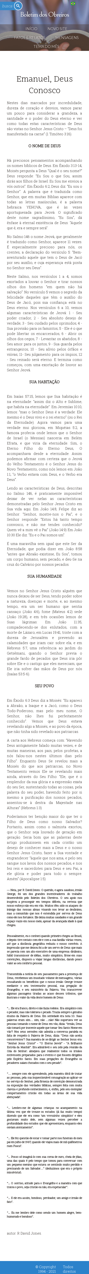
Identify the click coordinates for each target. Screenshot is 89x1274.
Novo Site (57, 28)
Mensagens (67, 37)
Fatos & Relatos (29, 37)
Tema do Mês (46, 46)
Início (31, 28)
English (81, 3)
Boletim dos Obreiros (44, 14)
